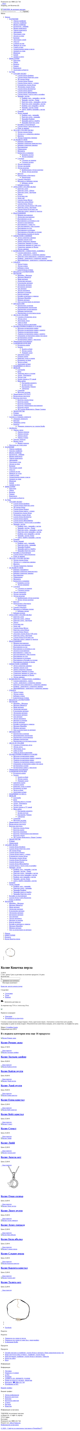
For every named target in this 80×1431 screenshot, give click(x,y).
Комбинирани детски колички (32, 170)
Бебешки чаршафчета (25, 141)
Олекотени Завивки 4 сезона (28, 243)
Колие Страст (8, 1128)
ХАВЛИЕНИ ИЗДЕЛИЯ (22, 343)
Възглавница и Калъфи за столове (30, 232)
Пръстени (16, 60)
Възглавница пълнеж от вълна (28, 234)
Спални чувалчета (24, 179)
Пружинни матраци (25, 287)
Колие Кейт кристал (12, 1114)
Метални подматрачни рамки (28, 328)
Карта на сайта (10, 1358)
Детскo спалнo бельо (25, 132)
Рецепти (16, 424)
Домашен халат (27, 353)
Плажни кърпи (23, 356)
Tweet (7, 995)
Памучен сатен (23, 189)
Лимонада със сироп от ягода (15, 1338)
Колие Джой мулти (11, 1085)
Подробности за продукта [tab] (14, 1018)
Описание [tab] (8, 1016)
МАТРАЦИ (17, 273)
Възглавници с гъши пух (26, 224)
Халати (20, 347)
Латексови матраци (24, 281)
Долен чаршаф (23, 113)
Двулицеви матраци (25, 285)
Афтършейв (17, 32)
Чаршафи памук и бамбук (31, 121)
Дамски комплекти (20, 30)
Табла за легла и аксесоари (27, 324)
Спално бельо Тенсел (25, 204)
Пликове (21, 111)
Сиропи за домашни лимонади (20, 417)
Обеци (15, 62)
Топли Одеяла (23, 264)
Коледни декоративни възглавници (30, 405)
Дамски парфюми (19, 21)
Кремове (16, 38)
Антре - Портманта (24, 375)
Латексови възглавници (26, 217)
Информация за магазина (10, 1425)
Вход (7, 1360)
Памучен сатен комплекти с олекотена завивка (34, 256)
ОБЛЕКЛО (13, 428)
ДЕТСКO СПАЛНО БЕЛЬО (23, 130)
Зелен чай (21, 198)
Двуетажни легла (24, 321)
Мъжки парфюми (19, 24)
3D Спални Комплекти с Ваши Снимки (32, 409)
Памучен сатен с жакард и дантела (30, 211)
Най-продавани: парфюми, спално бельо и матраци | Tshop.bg (27, 1356)
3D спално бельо (23, 79)
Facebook (8, 1327)
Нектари (16, 420)
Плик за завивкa (23, 128)
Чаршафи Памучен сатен (30, 123)
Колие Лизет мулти (12, 1210)
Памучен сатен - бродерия (27, 192)
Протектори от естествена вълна (29, 313)
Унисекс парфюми (19, 23)
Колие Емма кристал (12, 1099)
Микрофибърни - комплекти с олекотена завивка (35, 260)
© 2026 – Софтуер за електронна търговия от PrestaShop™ (21, 1428)
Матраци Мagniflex (24, 298)
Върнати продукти (11, 1397)
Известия (8, 1406)
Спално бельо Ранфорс (26, 75)
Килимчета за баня (24, 360)
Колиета (16, 64)
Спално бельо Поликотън (27, 89)
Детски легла (22, 319)
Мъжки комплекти (20, 28)
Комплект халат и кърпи (26, 358)
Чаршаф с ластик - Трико (30, 100)
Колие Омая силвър (12, 1196)
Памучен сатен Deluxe (25, 202)
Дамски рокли (23, 436)
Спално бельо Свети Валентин (28, 126)
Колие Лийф (8, 1142)
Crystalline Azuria (12, 1027)
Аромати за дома (19, 51)
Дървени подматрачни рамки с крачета (31, 334)
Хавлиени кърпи (23, 354)
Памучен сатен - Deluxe (26, 190)
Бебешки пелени (23, 185)
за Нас (7, 1375)
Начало (7, 17)
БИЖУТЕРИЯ (14, 58)
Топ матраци (22, 288)
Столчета (21, 158)
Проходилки (26, 177)
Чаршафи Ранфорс (28, 119)
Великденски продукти (21, 396)
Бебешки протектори (25, 311)
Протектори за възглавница (27, 309)
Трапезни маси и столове (26, 373)
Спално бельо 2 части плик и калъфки (31, 94)
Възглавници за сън (25, 219)
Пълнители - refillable (20, 26)
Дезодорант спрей (19, 40)
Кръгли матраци (23, 294)
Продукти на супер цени (18, 445)
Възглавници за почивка (26, 230)
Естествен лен (23, 196)
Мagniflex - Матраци (25, 275)
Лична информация (12, 1395)
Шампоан (16, 53)
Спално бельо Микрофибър (27, 92)
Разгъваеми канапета (29, 383)
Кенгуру (20, 173)
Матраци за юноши (24, 292)
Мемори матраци (24, 300)
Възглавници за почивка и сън (28, 221)
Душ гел (16, 41)
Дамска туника (23, 437)
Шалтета (21, 136)
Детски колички (23, 168)
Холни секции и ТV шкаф (27, 379)
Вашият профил (6, 1388)
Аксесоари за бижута (20, 70)
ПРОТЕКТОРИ (18, 304)
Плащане (8, 1376)
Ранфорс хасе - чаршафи (30, 115)
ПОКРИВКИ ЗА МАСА (22, 366)
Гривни (16, 66)
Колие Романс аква (11, 1042)
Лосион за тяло (18, 36)
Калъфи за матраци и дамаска (28, 296)
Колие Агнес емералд (13, 1225)
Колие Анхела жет (11, 1157)
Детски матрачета (24, 290)
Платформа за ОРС (12, 1384)
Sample (15, 55)
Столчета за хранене (29, 160)
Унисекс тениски (19, 439)
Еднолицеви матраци (25, 283)
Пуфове (16, 413)
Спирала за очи (18, 43)
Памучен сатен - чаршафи (31, 117)
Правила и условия (12, 1373)
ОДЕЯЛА (16, 262)
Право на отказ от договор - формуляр (18, 1380)
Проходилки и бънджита (26, 175)
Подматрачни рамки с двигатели (29, 339)
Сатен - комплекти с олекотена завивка (31, 255)
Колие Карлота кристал (14, 1268)
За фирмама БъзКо (11, 1342)
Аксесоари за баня (24, 364)
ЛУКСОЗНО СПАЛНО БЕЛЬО (24, 187)
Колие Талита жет (11, 1282)
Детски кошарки (27, 156)
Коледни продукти (20, 398)
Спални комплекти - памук (27, 253)
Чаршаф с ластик (23, 96)
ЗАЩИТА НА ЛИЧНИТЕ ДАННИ (17, 1378)
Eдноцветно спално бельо (27, 85)
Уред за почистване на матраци (29, 302)
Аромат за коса (18, 57)
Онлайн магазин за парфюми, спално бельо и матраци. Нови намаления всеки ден (34, 1353)
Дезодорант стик (19, 34)
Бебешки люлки (27, 183)
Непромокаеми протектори (27, 307)
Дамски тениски (23, 432)
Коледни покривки (24, 404)
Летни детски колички (30, 172)
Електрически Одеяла (25, 270)
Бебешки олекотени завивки (28, 145)
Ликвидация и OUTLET (22, 394)
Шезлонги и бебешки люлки (28, 181)
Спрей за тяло (18, 47)
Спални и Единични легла (27, 317)
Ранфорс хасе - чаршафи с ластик (33, 98)
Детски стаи (22, 377)
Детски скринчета (24, 164)
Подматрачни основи (25, 337)
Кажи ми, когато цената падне (11, 986)
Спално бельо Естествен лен (28, 209)
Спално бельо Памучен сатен (28, 77)
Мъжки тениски (23, 443)
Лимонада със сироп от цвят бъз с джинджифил (22, 1340)
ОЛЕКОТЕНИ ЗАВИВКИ (22, 236)
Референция (5, 1029)
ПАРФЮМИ (13, 19)
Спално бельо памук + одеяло (28, 83)
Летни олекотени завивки (27, 238)
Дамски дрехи (18, 430)
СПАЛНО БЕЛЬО (19, 73)
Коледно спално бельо (25, 400)
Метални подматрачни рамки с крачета (31, 330)
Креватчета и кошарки (25, 153)
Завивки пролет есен (25, 239)
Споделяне (9, 993)
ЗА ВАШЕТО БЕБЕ (20, 139)
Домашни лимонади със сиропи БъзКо (31, 426)
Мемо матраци (23, 279)
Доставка (8, 1371)
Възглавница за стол (25, 228)
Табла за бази (22, 322)
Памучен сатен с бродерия (27, 207)
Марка (3, 1027)
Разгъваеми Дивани (29, 387)
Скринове (21, 390)
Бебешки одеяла (23, 268)
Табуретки (25, 388)
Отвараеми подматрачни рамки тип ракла (32, 336)
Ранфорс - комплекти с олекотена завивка (32, 258)
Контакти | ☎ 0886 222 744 (15, 1382)
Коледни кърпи (23, 402)
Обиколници (22, 149)
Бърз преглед (6, 1050)
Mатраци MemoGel (24, 277)
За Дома (12, 72)
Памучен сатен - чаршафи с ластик (34, 102)
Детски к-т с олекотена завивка (29, 134)
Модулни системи (24, 392)
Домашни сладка (19, 422)
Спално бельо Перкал (25, 81)
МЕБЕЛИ (16, 368)
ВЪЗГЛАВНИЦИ (19, 213)
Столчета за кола (28, 162)
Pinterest (8, 997)
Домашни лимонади (20, 419)
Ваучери (8, 1404)
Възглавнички (23, 147)
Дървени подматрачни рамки (28, 332)
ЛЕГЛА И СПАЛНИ (20, 315)
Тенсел (20, 194)
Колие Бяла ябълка (12, 1239)
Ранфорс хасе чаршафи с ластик (33, 106)
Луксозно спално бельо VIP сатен (29, 205)
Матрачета (21, 151)
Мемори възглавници (25, 215)
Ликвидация (17, 415)
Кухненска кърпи (24, 345)
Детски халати (27, 351)
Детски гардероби (24, 166)
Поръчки (8, 1399)
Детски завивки (23, 249)
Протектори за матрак (25, 305)
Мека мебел (22, 381)
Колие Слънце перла (12, 1253)
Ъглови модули (27, 385)
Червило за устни (19, 45)
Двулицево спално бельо (26, 87)
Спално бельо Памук (25, 90)
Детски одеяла (23, 266)
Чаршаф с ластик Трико (30, 107)
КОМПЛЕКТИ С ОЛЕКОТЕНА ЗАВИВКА (29, 251)
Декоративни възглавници (22, 341)
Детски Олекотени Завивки (27, 138)
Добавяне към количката (10, 981)
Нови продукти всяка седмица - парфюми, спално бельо (25, 1354)
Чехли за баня (22, 362)
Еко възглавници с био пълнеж (29, 226)
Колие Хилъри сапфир (13, 1056)
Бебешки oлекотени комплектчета (30, 143)
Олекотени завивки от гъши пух (29, 245)
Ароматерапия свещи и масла (23, 49)
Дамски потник (23, 434)
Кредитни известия (12, 1400)
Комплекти (17, 68)
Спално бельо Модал (25, 200)
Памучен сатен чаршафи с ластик (33, 104)
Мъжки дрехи (18, 441)
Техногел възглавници (26, 222)
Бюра (19, 371)
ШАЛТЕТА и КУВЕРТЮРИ (23, 271)
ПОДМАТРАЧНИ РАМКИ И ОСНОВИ (27, 326)
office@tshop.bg (15, 1423)
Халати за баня (27, 349)
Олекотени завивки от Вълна (28, 247)
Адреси (7, 1402)
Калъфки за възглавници (26, 124)
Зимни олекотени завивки (27, 241)
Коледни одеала (23, 407)
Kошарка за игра (28, 155)
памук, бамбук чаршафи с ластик (33, 109)
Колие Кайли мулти (12, 1071)
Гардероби (21, 370)
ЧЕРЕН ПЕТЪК (19, 411)
